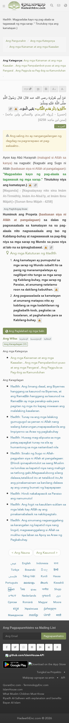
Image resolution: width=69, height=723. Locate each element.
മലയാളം (29, 582)
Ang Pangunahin (16, 40)
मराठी (58, 615)
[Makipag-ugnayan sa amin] (58, 5)
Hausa (56, 576)
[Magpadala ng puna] (16, 109)
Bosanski (30, 569)
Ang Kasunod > (47, 552)
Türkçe (15, 569)
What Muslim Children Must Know (23, 693)
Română (28, 602)
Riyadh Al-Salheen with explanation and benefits (32, 698)
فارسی (13, 576)
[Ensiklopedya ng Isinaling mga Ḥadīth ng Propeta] (27, 5)
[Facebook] (7, 647)
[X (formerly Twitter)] (15, 647)
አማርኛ (12, 595)
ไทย (22, 589)
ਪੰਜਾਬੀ (47, 615)
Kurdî (44, 576)
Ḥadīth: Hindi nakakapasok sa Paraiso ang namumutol (36, 496)
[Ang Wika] (65, 5)
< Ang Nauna (21, 552)
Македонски (15, 615)
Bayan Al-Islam (12, 702)
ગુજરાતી (46, 595)
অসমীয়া (45, 589)
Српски (12, 602)
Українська (31, 608)
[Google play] (40, 647)
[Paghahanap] (51, 5)
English (26, 563)
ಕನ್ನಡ (16, 608)
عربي (13, 563)
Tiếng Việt (29, 576)
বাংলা (56, 563)
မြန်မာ (11, 589)
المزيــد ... (60, 126)
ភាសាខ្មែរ (33, 615)
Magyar (43, 602)
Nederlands (29, 595)
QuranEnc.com (12, 685)
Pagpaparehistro (54, 636)
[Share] (38, 89)
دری (58, 595)
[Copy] (10, 109)
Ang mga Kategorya (42, 40)
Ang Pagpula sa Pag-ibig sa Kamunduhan (41, 70)
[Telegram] (32, 647)
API (63, 677)
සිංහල (44, 569)
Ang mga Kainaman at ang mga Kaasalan (34, 46)
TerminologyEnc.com (35, 685)
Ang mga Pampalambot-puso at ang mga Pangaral (38, 365)
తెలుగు (44, 582)
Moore (57, 602)
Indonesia (42, 563)
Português (11, 582)
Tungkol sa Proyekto (49, 672)
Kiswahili (59, 582)
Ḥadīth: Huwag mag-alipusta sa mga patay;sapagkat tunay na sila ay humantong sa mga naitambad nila (35, 442)
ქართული (50, 608)
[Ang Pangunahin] (4, 5)
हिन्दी (56, 569)
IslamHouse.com (13, 689)
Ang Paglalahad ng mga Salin (26, 331)
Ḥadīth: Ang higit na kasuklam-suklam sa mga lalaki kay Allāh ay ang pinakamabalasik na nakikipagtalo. (38, 509)
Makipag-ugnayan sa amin (38, 677)
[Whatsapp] (23, 647)
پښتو (33, 589)
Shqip (57, 589)
